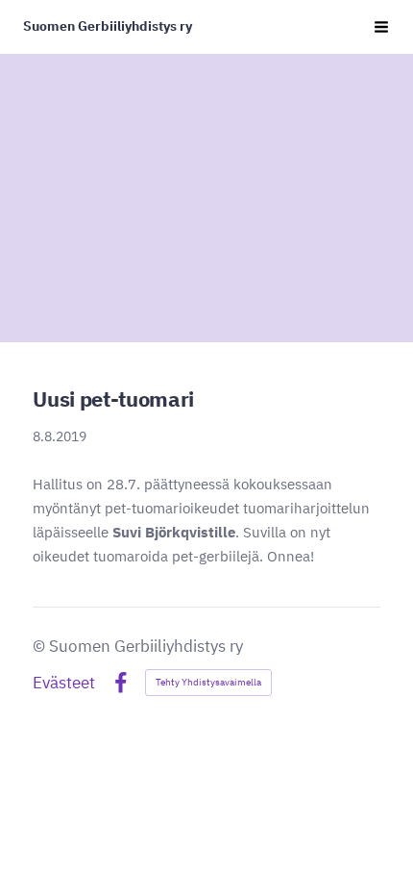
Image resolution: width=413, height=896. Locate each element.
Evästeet (64, 683)
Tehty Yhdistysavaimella (208, 682)
